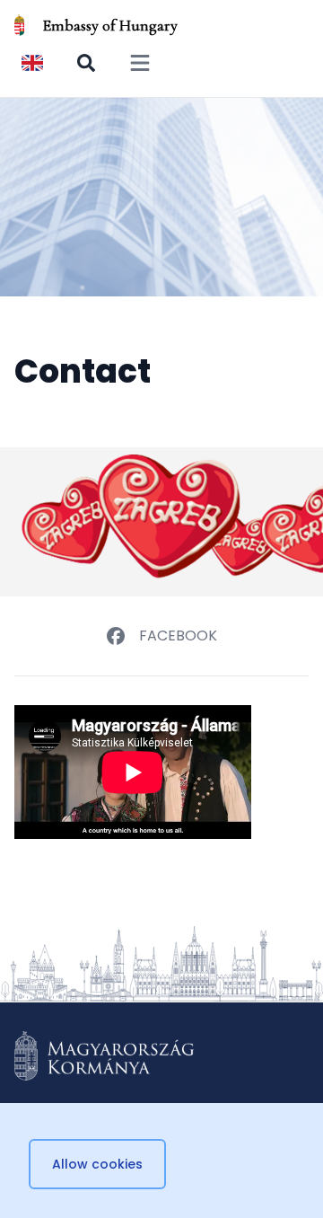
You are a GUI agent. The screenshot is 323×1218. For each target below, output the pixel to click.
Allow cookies (97, 1164)
